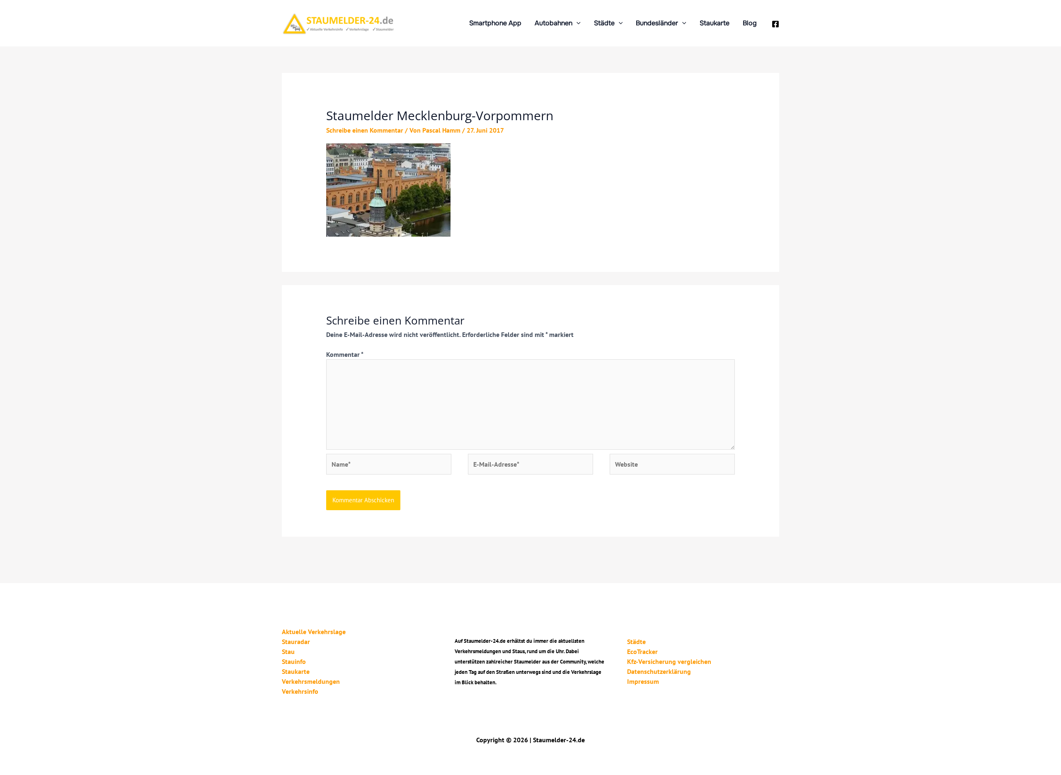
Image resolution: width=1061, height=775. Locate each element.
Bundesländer (657, 23)
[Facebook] (775, 24)
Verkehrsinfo (300, 691)
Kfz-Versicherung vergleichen (669, 661)
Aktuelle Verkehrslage (314, 631)
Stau (288, 651)
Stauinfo (294, 661)
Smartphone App (495, 23)
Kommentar (344, 354)
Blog (750, 23)
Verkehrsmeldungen (311, 681)
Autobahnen (553, 23)
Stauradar (296, 641)
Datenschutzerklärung (659, 671)
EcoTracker (642, 651)
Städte (604, 23)
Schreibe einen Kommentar (364, 130)
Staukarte (714, 23)
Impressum (643, 681)
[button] (576, 23)
